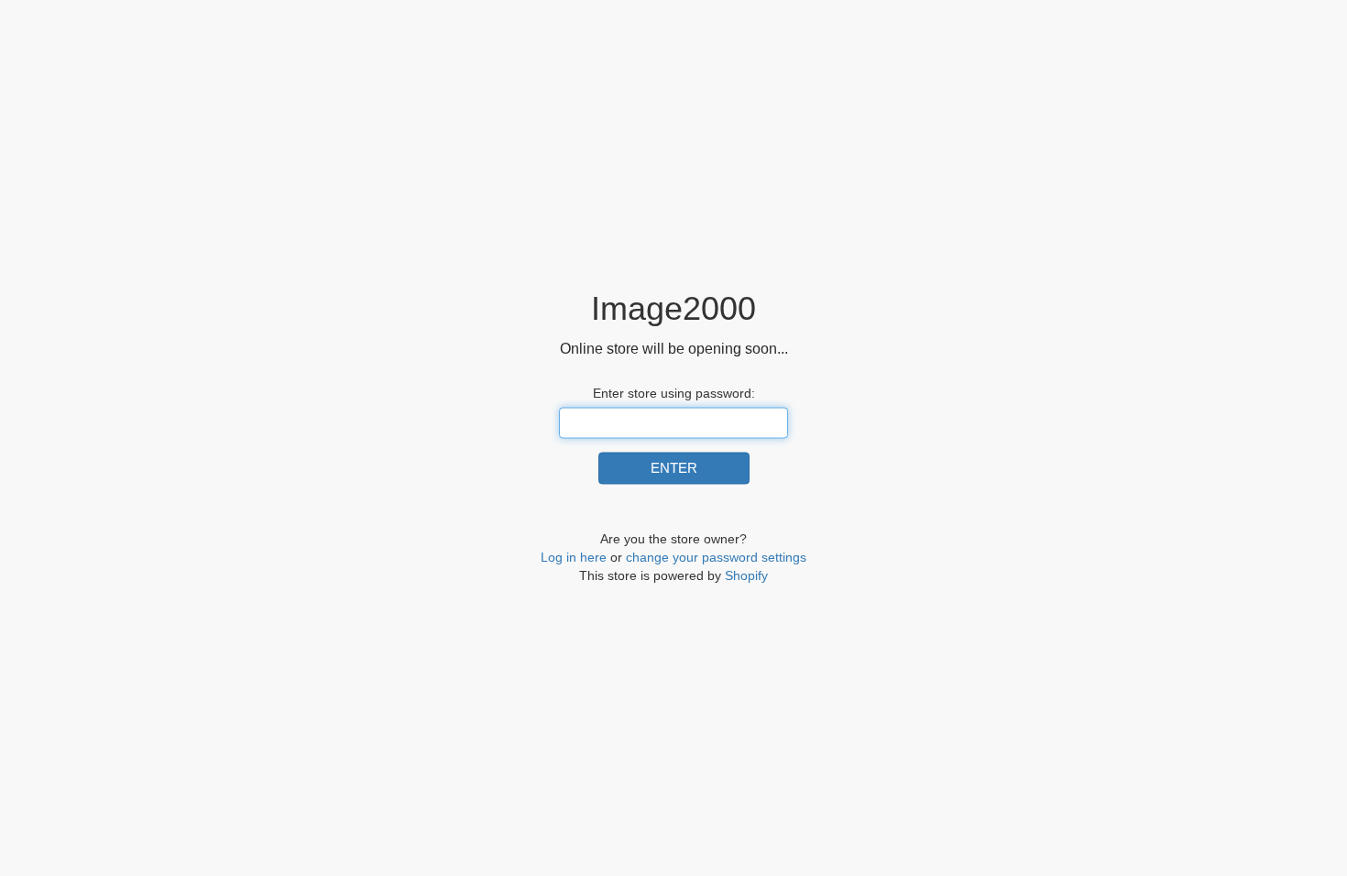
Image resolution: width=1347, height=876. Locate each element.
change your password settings (716, 558)
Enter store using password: (674, 393)
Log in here (574, 558)
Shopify (746, 576)
